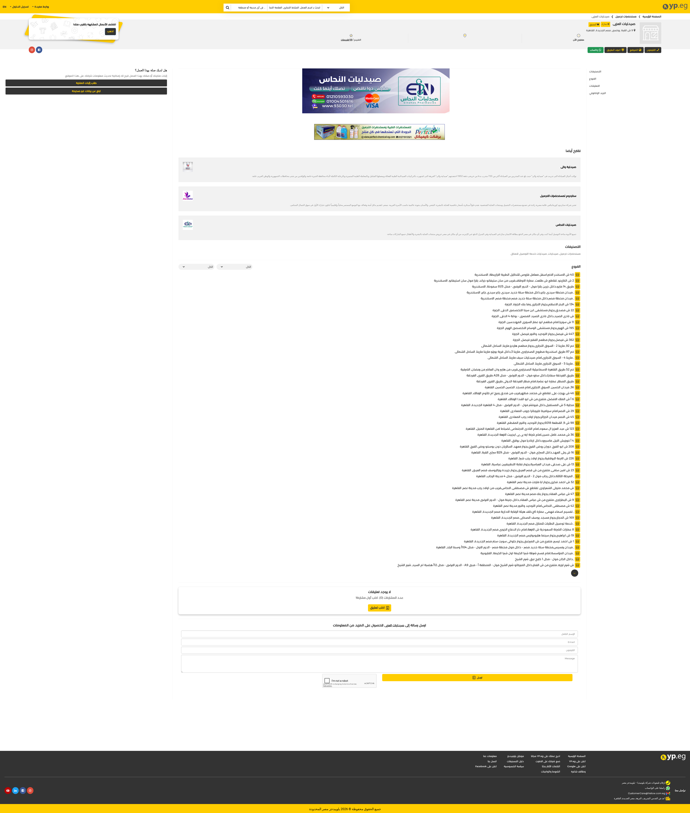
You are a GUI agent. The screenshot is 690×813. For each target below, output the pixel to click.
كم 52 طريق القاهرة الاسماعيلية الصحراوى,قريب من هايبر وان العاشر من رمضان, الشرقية (518, 369)
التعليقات (594, 85)
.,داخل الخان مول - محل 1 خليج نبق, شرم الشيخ (545, 559)
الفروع (592, 78)
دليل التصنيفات (515, 761)
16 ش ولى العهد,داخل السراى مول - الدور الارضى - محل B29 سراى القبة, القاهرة (523, 452)
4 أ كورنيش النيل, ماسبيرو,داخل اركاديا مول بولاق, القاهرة (538, 440)
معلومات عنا (490, 756)
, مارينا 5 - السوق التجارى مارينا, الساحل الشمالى (544, 363)
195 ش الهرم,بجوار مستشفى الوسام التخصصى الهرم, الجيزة (536, 328)
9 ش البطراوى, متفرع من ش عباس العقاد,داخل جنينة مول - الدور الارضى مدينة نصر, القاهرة (515, 500)
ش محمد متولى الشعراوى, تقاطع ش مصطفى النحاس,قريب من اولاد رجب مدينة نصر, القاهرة (513, 488)
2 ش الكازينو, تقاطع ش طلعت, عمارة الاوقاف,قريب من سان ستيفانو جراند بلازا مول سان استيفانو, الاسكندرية (504, 280)
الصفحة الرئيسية (652, 16)
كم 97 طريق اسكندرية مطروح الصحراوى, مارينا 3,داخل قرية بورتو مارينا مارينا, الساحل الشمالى (515, 351)
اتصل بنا (492, 761)
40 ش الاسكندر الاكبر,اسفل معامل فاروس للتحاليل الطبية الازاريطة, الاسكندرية (525, 274)
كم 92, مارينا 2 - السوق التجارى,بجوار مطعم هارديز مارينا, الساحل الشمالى (528, 346)
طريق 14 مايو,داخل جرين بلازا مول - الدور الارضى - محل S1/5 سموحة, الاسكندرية (523, 286)
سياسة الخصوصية (514, 766)
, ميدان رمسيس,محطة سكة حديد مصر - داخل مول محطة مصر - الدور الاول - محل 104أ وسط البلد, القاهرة (505, 547)
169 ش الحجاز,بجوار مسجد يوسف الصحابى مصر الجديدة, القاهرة (533, 517)
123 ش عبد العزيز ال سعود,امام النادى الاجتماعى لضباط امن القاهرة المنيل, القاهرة (520, 428)
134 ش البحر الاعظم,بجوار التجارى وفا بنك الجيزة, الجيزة (540, 304)
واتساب (594, 49)
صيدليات (553, 253)
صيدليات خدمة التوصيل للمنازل (529, 253)
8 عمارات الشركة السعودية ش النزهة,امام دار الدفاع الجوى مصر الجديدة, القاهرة (523, 529)
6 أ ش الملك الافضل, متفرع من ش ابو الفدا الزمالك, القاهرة (536, 399)
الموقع (634, 49)
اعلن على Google (576, 766)
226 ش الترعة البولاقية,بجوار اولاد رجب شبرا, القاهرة (541, 458)
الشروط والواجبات (550, 771)
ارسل (479, 677)
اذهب (110, 31)
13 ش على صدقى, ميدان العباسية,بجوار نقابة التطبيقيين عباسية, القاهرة (528, 464)
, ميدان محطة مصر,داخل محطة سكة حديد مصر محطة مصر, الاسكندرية (528, 298)
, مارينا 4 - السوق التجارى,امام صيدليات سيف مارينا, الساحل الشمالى (531, 357)
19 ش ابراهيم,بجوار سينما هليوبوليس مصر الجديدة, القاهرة (536, 535)
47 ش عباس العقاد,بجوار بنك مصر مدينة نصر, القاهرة (540, 494)
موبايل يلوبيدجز (515, 756)
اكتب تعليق (377, 607)
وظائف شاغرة (578, 771)
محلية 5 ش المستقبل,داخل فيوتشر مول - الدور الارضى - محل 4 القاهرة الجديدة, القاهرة (518, 405)
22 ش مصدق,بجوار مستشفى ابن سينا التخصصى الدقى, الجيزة (534, 310)
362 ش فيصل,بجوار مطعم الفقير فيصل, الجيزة (544, 340)
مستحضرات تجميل (625, 16)
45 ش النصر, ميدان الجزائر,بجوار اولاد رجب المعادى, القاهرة (537, 417)
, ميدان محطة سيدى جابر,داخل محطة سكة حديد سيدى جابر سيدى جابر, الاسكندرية (521, 292)
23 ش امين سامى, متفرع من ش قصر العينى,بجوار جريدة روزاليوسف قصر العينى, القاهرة (518, 470)
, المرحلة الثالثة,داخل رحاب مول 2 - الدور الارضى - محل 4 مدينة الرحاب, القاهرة (525, 476)
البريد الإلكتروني (597, 93)
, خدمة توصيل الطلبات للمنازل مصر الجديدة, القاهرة (541, 523)
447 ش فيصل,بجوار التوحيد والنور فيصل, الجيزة (543, 334)
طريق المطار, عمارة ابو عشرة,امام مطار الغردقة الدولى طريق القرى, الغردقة (525, 381)
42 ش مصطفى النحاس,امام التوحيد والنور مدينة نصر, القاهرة (534, 506)
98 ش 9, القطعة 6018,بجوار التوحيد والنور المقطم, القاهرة (536, 423)
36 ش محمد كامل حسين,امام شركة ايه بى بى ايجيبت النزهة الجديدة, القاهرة (526, 434)
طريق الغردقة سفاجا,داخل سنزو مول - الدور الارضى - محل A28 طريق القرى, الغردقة (520, 375)
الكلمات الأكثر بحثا (551, 766)
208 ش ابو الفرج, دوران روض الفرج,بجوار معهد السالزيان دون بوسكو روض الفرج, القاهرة (517, 446)
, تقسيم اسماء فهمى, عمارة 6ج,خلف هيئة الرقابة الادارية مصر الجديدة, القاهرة (523, 511)
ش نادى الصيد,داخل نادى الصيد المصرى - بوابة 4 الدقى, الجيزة (533, 316)
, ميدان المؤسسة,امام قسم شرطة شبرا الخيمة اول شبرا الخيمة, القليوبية (527, 553)
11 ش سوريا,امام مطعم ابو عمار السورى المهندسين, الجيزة (536, 322)
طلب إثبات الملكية (86, 83)
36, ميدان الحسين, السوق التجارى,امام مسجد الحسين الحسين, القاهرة (530, 387)
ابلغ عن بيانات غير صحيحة (86, 91)
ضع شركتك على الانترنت (548, 761)
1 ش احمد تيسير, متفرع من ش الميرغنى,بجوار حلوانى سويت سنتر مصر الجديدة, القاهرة (519, 541)
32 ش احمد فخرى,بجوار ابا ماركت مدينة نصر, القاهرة (541, 482)
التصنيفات (595, 71)
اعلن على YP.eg (577, 761)
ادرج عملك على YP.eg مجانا (545, 756)
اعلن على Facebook (486, 766)
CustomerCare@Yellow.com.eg (646, 793)
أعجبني (593, 24)
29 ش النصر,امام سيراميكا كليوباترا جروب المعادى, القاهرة (537, 411)
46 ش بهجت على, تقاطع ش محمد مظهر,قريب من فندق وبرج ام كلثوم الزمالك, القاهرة (519, 393)
